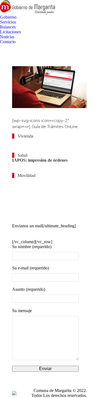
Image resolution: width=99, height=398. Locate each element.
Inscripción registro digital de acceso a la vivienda (43, 144)
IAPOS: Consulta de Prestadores (42, 167)
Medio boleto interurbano (36, 180)
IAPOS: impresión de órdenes (40, 160)
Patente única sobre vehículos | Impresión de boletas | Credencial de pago (46, 205)
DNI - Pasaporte (27, 218)
